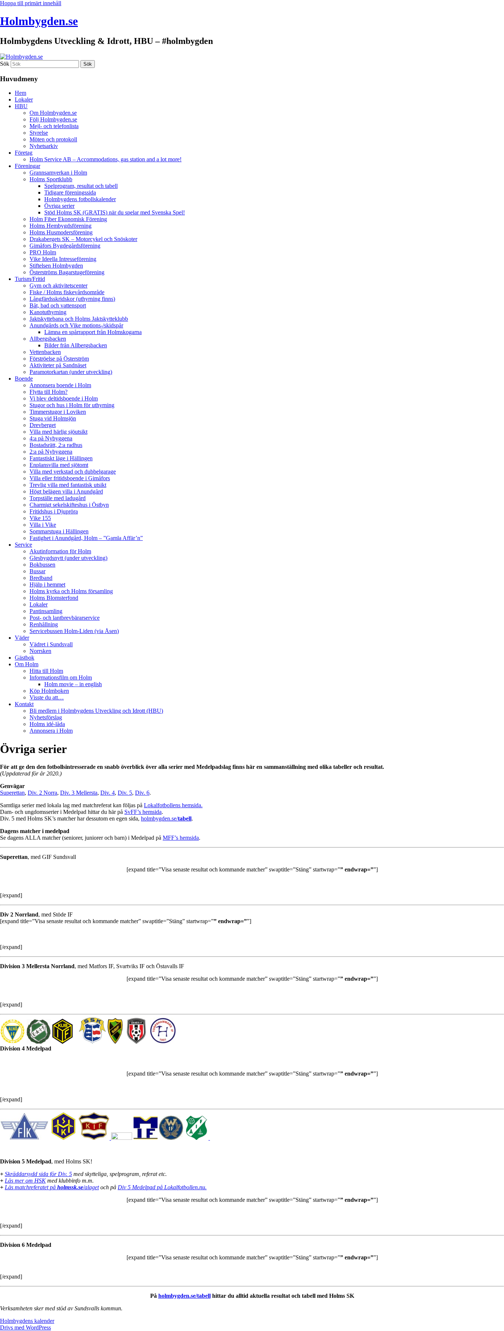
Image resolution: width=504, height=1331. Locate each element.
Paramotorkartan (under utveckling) (71, 372)
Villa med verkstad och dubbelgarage (73, 471)
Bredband (41, 578)
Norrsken (40, 651)
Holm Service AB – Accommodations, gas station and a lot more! (106, 159)
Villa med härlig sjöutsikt (58, 432)
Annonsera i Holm (51, 731)
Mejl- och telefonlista (54, 126)
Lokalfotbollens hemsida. (173, 805)
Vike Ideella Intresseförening (63, 259)
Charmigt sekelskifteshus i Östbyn (69, 505)
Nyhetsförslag (46, 717)
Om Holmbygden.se (53, 113)
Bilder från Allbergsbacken (75, 345)
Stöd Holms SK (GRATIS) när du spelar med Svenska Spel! (114, 212)
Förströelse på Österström (59, 358)
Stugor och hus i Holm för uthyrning (72, 405)
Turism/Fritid (30, 279)
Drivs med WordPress (25, 1327)
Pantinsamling (46, 611)
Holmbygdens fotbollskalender (80, 199)
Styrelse (39, 133)
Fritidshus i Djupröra (54, 511)
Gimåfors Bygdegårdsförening (65, 246)
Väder (22, 637)
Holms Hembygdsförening (61, 226)
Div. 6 (142, 793)
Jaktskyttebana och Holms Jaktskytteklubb (79, 319)
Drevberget (43, 425)
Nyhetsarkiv (44, 146)
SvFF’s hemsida (143, 812)
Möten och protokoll (53, 139)
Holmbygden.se (39, 21)
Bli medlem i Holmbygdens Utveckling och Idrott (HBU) (96, 711)
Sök (4, 64)
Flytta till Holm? (49, 392)
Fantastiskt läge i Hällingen (61, 458)
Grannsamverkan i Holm (58, 172)
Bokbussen (42, 564)
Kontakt (24, 704)
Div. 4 (107, 793)
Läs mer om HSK (25, 1180)
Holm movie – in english (73, 684)
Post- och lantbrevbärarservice (65, 618)
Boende (24, 378)
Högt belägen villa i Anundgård (66, 491)
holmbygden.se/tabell (184, 1296)
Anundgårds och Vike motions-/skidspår (76, 325)
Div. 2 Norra (42, 793)
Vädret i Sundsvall (51, 644)
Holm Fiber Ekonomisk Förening (68, 219)
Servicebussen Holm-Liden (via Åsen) (74, 631)
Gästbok (24, 657)
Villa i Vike (43, 525)
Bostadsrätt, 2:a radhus (56, 445)
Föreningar (27, 166)
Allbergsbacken (48, 339)
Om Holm (26, 664)
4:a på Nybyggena (51, 438)
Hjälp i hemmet (47, 584)
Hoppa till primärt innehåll (30, 3)
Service (23, 544)
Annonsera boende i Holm (60, 385)
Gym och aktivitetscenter (58, 285)
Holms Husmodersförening (61, 232)
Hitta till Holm (46, 671)
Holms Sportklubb (51, 179)
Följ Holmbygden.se (53, 119)
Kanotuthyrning (48, 312)
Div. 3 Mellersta (78, 793)
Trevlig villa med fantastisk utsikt (68, 485)
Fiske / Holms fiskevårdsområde (67, 292)
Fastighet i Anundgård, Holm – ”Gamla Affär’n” (86, 538)
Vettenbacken (45, 352)
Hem (20, 93)
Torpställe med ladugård (58, 498)
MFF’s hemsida (181, 838)
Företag (23, 152)
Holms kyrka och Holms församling (71, 591)
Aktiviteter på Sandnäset (58, 365)
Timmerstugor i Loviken (58, 412)
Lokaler (24, 99)
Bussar (37, 571)
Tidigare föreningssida (70, 192)
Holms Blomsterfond (54, 598)
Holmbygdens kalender (27, 1321)
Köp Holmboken (49, 691)
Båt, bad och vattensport (58, 305)
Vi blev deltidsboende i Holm (64, 398)
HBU (21, 106)
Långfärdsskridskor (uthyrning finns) (72, 299)
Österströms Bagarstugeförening (67, 272)
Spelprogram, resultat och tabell (81, 186)
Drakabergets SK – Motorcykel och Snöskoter (83, 239)
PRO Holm (43, 252)
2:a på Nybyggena (51, 451)
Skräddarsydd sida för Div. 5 (38, 1174)
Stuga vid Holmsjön (53, 418)
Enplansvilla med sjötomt (59, 465)
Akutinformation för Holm (60, 551)
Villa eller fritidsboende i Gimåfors (70, 478)
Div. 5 (125, 793)
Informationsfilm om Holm (61, 677)
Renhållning (44, 624)
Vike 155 (40, 518)
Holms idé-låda (47, 724)
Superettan (12, 793)
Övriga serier (59, 206)
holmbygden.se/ (166, 818)
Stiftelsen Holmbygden (56, 265)
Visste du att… (47, 697)
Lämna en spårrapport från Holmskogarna (93, 332)
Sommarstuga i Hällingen (59, 531)
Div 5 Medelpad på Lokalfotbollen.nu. (162, 1187)
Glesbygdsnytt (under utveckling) (68, 558)
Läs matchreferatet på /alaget (52, 1187)
